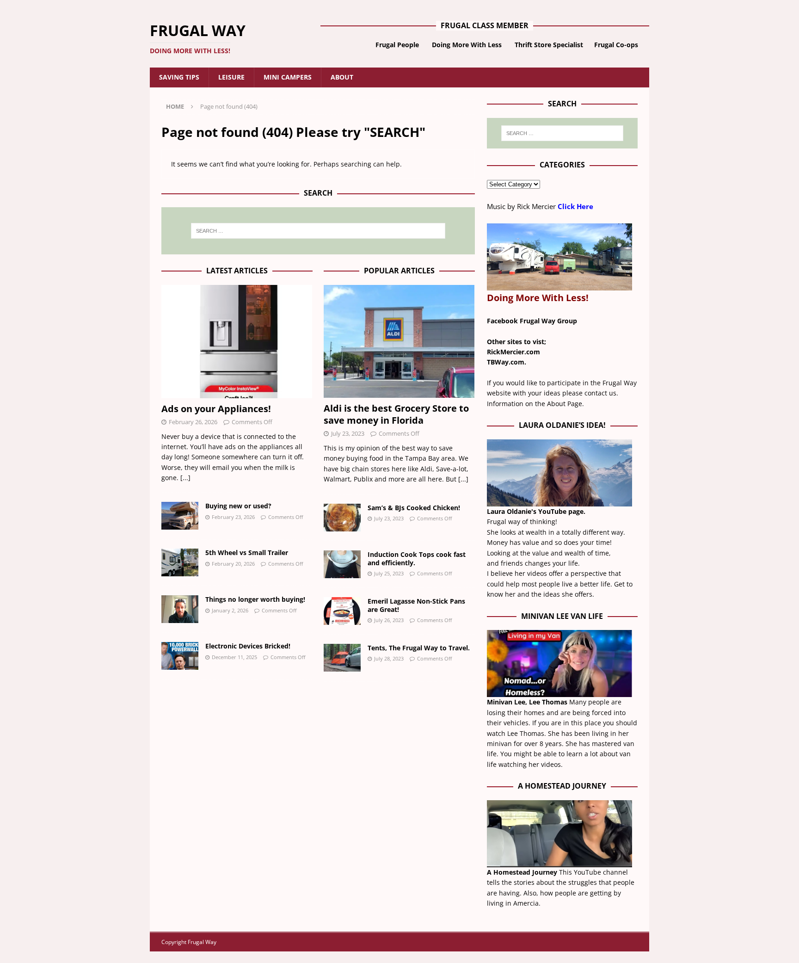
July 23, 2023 (347, 433)
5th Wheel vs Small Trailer (246, 552)
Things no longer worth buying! (255, 599)
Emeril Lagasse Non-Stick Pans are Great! (416, 605)
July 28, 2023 (389, 658)
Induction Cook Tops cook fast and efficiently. (417, 558)
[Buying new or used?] (179, 516)
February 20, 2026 (233, 563)
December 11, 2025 (234, 657)
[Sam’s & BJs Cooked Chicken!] (342, 517)
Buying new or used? (238, 505)
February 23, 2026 (233, 516)
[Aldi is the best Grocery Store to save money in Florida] (399, 341)
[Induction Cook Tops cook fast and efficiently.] (342, 564)
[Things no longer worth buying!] (179, 609)
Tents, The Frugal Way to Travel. (419, 647)
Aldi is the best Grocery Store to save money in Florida (396, 414)
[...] (185, 477)
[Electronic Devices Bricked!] (179, 656)
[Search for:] (318, 231)
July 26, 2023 (389, 620)
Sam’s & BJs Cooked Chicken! (414, 507)
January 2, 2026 (230, 610)
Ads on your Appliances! (216, 408)
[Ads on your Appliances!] (237, 341)
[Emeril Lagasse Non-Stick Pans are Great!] (342, 611)
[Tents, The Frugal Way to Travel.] (342, 658)
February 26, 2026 (193, 422)
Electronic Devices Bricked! (247, 646)
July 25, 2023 (389, 573)
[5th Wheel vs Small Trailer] (179, 562)
